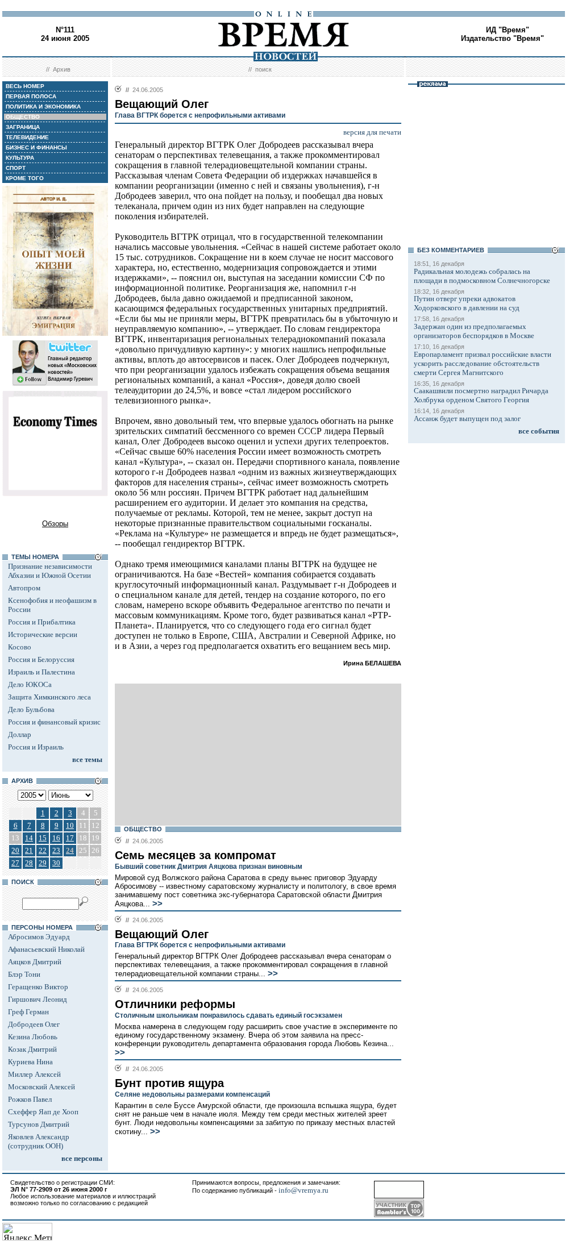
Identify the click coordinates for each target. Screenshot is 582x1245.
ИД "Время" (507, 30)
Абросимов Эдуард (39, 936)
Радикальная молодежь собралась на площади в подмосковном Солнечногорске (482, 276)
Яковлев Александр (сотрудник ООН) (38, 1141)
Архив (61, 69)
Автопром (24, 588)
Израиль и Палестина (41, 672)
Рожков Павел (30, 1099)
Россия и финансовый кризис (54, 722)
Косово (19, 647)
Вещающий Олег (162, 934)
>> (156, 903)
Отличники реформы (175, 1004)
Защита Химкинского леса (49, 697)
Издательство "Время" (502, 38)
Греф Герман (28, 1011)
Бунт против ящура (169, 1083)
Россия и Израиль (36, 747)
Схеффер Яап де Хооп (43, 1111)
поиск (263, 69)
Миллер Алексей (34, 1074)
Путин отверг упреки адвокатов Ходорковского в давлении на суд (466, 303)
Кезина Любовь (32, 1036)
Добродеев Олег (34, 1024)
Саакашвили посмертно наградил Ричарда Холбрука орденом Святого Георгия (481, 395)
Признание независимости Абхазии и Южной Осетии (50, 571)
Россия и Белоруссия (41, 659)
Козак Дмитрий (32, 1049)
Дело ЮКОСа (30, 684)
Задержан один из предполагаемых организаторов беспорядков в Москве (474, 331)
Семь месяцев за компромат (195, 855)
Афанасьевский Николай (46, 949)
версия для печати (372, 132)
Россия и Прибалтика (42, 622)
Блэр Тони (24, 974)
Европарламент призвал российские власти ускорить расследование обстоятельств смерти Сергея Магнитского (482, 363)
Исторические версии (42, 634)
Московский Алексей (41, 1086)
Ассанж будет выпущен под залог (467, 418)
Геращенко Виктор (38, 986)
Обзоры (55, 523)
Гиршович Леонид (37, 999)
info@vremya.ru (303, 1190)
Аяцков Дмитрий (34, 961)
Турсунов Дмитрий (38, 1124)
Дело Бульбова (31, 709)
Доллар (19, 734)
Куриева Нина (30, 1061)
